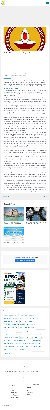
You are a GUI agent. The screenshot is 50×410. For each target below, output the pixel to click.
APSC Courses (14, 389)
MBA (36, 337)
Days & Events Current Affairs (27, 327)
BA (37, 318)
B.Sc (27, 318)
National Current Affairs (19, 340)
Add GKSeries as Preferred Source (25, 260)
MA (32, 337)
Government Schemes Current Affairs (22, 334)
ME (5, 340)
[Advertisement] (25, 15)
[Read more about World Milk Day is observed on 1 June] (14, 233)
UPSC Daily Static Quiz (25, 349)
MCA (41, 337)
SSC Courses (14, 392)
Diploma (19, 331)
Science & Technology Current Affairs (31, 343)
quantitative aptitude (9, 343)
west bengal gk (8, 353)
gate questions (40, 331)
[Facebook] (22, 377)
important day (37, 334)
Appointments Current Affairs (11, 315)
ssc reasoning (20, 346)
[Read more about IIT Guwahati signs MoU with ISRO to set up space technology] (36, 213)
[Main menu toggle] (47, 3)
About (25, 366)
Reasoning (18, 343)
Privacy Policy (25, 363)
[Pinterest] (26, 377)
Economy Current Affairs (29, 331)
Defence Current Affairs (9, 331)
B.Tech (32, 318)
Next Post (46, 196)
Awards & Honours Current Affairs (27, 315)
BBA (17, 321)
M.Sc (21, 337)
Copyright (25, 365)
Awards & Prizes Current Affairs (11, 318)
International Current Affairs (11, 337)
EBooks (14, 390)
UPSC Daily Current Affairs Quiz (33, 346)
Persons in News (36, 340)
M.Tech (27, 337)
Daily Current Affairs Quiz (10, 327)
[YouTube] (28, 377)
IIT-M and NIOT (7, 78)
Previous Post (5, 196)
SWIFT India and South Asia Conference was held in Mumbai (12, 223)
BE (25, 321)
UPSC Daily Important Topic (10, 349)
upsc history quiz (38, 350)
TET (14, 394)
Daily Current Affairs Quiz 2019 (11, 88)
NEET (29, 340)
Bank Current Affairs (9, 321)
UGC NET (14, 395)
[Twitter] (24, 377)
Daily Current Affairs (32, 324)
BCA (21, 321)
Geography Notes (8, 334)
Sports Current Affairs (9, 346)
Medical (9, 340)
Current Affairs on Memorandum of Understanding (14, 324)
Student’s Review (14, 397)
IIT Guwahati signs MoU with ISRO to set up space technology (36, 223)
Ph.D (43, 340)
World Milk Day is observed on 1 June (14, 242)
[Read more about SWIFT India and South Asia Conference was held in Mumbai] (14, 213)
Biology (30, 321)
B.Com (21, 318)
